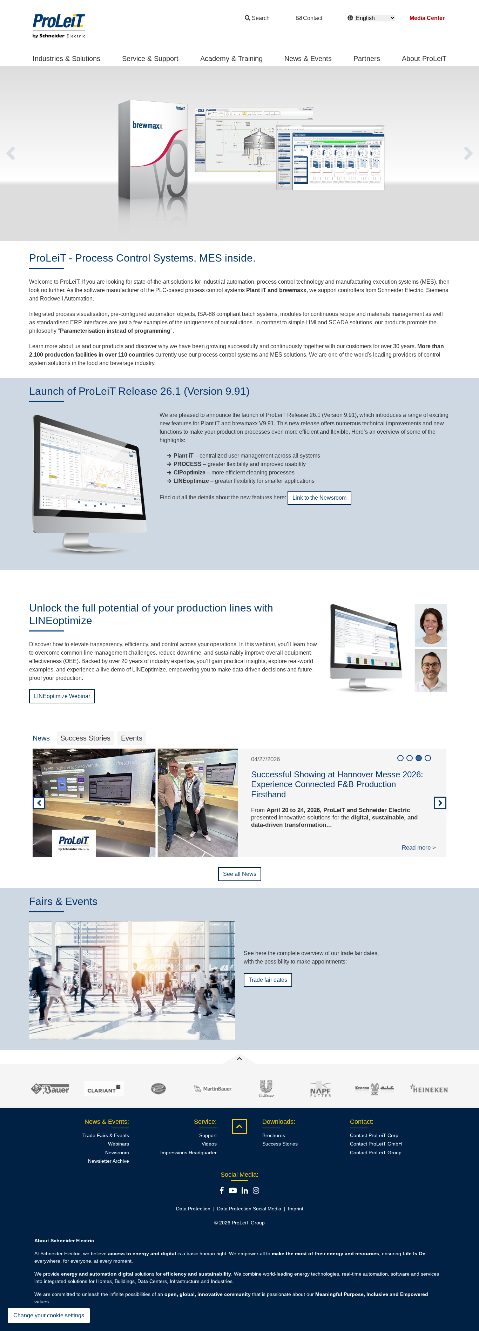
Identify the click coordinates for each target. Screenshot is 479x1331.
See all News (239, 874)
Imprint (295, 1208)
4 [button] (428, 758)
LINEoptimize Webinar (62, 696)
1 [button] (400, 758)
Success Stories (280, 1144)
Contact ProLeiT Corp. (375, 1135)
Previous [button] (10, 153)
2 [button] (409, 758)
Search (261, 18)
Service (204, 1121)
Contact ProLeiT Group (376, 1152)
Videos (209, 1144)
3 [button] (419, 758)
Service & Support (150, 58)
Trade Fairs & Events (105, 1135)
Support (208, 1135)
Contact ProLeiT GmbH (376, 1144)
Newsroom (117, 1152)
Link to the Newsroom (319, 498)
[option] (239, 153)
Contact (312, 18)
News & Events (308, 58)
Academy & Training (231, 58)
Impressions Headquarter (188, 1152)
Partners (366, 58)
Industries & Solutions (66, 58)
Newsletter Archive (108, 1161)
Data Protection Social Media (249, 1208)
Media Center (427, 18)
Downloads (278, 1121)
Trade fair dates (268, 980)
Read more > (419, 847)
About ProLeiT (424, 58)
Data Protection (193, 1208)
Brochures (273, 1135)
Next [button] (468, 153)
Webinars (118, 1144)
